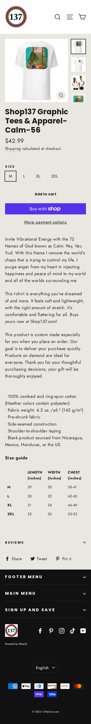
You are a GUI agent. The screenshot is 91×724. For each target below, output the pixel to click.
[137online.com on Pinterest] (51, 630)
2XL (54, 176)
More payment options (45, 222)
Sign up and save (30, 610)
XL (38, 176)
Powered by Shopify (16, 644)
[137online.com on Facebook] (40, 630)
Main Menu (20, 593)
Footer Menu (24, 577)
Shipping (13, 148)
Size (10, 166)
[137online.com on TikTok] (72, 630)
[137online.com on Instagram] (61, 630)
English (42, 668)
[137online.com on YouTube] (83, 630)
